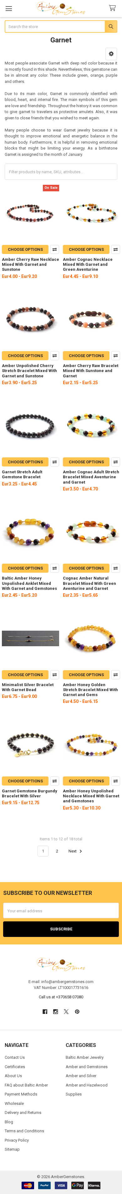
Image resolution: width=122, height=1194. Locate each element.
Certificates (15, 1066)
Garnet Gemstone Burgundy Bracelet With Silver (29, 793)
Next (73, 851)
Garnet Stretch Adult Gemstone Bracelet (22, 474)
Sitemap (12, 1149)
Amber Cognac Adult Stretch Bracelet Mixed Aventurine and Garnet (91, 477)
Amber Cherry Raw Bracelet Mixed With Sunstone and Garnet (90, 370)
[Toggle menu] (8, 8)
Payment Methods (21, 1094)
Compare (54, 249)
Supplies (74, 1094)
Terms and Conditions (24, 1131)
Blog (9, 1122)
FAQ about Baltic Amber (26, 1085)
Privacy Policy (17, 1140)
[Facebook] (44, 1011)
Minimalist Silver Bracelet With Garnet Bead (27, 687)
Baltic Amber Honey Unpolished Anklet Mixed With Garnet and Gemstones (29, 583)
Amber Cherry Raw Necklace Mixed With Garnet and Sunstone (30, 264)
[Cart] (113, 8)
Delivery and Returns (23, 1112)
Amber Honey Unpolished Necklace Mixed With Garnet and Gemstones (91, 796)
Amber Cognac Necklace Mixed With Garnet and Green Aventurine (88, 264)
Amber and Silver (81, 1075)
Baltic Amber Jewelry (85, 1057)
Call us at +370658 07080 (61, 997)
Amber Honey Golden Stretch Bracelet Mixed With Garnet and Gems (90, 689)
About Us (13, 1075)
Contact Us (15, 1057)
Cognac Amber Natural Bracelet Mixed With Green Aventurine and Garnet (89, 583)
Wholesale (14, 1103)
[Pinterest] (77, 1011)
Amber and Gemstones (87, 1066)
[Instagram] (55, 1011)
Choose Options (25, 249)
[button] (111, 54)
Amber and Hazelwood (87, 1085)
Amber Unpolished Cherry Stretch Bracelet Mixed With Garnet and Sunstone (29, 370)
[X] (66, 1011)
